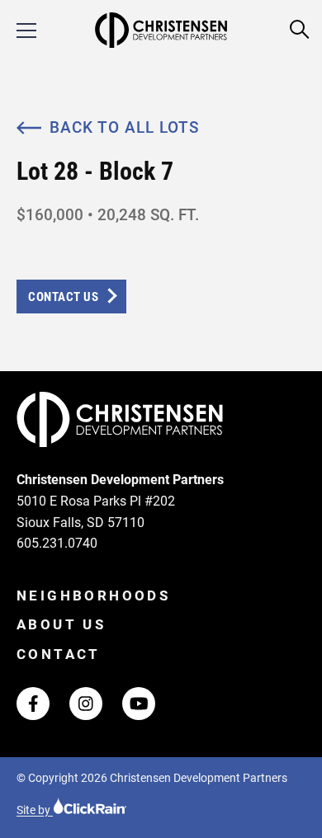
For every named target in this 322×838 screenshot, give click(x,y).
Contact (59, 654)
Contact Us (63, 297)
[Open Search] (300, 30)
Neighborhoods (93, 595)
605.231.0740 (57, 543)
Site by (35, 810)
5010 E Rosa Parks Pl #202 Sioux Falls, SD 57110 (96, 511)
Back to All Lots (124, 127)
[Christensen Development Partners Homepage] (161, 30)
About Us (61, 624)
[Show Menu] (26, 30)
